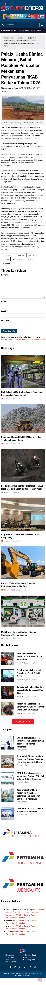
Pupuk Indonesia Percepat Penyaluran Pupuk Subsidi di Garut (29, 673)
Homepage (10, 955)
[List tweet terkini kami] (19, 967)
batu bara (6, 255)
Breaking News (19, 255)
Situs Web (5, 321)
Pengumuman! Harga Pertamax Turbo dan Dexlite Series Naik (29, 656)
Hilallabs (27, 976)
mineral (30, 259)
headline (6, 259)
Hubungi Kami (11, 962)
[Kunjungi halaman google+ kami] (25, 967)
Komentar (5, 275)
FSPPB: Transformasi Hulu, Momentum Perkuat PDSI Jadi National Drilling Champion (30, 776)
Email (4, 311)
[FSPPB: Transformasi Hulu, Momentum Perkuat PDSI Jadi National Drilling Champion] (7, 778)
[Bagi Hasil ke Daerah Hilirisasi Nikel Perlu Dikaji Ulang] (23, 514)
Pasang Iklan (30, 960)
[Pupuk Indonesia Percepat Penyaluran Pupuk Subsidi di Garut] (7, 675)
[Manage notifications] (40, 980)
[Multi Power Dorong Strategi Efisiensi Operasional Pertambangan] (23, 611)
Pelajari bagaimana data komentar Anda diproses (25, 340)
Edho (8, 915)
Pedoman (29, 957)
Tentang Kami (30, 955)
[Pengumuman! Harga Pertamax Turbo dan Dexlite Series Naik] (7, 658)
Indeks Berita (23, 722)
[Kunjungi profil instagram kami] (30, 967)
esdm (31, 255)
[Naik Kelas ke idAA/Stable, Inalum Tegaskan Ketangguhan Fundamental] (23, 371)
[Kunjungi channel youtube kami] (35, 967)
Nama (4, 302)
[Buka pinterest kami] (14, 967)
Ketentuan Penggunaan (10, 958)
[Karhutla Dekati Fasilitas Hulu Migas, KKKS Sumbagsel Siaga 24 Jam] (7, 692)
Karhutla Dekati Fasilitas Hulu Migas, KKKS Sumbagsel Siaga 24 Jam (31, 690)
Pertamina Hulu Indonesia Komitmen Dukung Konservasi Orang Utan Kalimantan (31, 707)
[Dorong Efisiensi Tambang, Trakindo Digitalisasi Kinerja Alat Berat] (23, 563)
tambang (6, 263)
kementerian (18, 259)
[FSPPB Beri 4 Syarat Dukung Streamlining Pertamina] (7, 813)
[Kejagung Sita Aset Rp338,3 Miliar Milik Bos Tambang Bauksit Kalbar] (23, 418)
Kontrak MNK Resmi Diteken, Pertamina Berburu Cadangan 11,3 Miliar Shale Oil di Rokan (30, 759)
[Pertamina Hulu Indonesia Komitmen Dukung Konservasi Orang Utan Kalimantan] (7, 708)
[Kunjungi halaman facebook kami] (10, 967)
